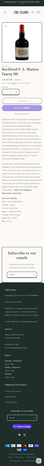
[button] (5, 12)
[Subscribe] (34, 275)
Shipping (13, 83)
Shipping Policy (11, 402)
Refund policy (19, 457)
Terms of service (31, 457)
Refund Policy (10, 397)
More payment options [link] (22, 114)
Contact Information (13, 391)
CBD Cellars (18, 454)
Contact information (29, 461)
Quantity (5, 87)
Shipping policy (15, 461)
